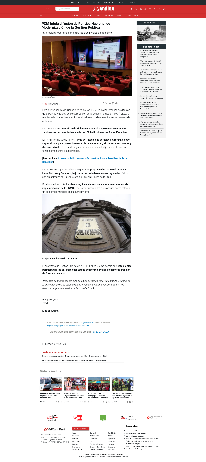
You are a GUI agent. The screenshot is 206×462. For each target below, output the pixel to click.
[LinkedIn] (141, 9)
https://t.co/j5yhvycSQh (56, 325)
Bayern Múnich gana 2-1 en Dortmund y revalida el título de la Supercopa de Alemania (151, 89)
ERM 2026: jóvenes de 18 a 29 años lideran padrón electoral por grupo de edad (152, 63)
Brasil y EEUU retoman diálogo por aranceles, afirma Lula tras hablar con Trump (98, 396)
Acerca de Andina (100, 454)
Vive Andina (130, 2)
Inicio (74, 433)
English (47, 9)
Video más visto (151, 22)
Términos (111, 454)
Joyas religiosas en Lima (135, 436)
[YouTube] (145, 9)
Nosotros (111, 450)
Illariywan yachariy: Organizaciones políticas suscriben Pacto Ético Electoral (74, 396)
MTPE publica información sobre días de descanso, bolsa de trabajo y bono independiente (74, 360)
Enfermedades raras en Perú (136, 433)
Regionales (76, 447)
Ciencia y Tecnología (97, 447)
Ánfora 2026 (94, 436)
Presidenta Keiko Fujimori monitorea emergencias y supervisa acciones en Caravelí (121, 396)
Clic (91, 441)
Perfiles (86, 2)
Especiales (96, 2)
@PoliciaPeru (88, 323)
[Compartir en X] (59, 401)
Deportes (93, 439)
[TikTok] (164, 9)
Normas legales (108, 2)
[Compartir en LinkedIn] (61, 401)
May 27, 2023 (101, 331)
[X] (136, 9)
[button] (41, 388)
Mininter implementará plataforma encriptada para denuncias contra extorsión (150, 81)
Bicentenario (75, 2)
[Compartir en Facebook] (56, 401)
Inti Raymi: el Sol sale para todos (137, 449)
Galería (97, 16)
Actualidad (87, 15)
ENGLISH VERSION (81, 428)
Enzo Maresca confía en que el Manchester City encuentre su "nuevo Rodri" (151, 133)
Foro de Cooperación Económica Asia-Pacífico (142, 439)
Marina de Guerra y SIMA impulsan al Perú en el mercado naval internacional (50, 396)
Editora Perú (88, 454)
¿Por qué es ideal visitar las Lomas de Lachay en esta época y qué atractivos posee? (151, 124)
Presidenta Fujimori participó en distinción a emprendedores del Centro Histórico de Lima (151, 72)
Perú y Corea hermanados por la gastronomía (142, 446)
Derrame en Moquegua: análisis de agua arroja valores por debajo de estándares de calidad (74, 356)
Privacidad (119, 454)
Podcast (128, 16)
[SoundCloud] (155, 9)
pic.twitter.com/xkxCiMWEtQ (77, 325)
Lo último (75, 16)
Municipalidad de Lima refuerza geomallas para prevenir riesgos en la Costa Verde (151, 115)
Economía (76, 441)
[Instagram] (150, 9)
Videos (118, 16)
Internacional (77, 450)
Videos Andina (50, 371)
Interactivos (112, 441)
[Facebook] (131, 9)
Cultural (93, 433)
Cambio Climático (96, 450)
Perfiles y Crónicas (96, 444)
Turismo (120, 2)
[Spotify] (159, 9)
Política (75, 439)
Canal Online (108, 16)
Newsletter (138, 16)
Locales (75, 444)
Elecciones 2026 (132, 431)
